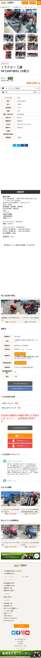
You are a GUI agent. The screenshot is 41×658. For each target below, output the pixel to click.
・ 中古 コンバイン (8, 580)
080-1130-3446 (20, 363)
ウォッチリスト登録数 (12, 88)
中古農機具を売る (9, 585)
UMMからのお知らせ (10, 618)
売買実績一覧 (8, 606)
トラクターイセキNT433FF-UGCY (10, 511)
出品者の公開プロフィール (20, 388)
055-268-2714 (20, 354)
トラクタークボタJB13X (30, 318)
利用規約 (20, 643)
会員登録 (32, 2)
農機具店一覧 (8, 588)
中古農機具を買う (9, 573)
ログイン (25, 2)
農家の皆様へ (8, 597)
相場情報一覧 (8, 603)
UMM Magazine (9, 620)
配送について (8, 613)
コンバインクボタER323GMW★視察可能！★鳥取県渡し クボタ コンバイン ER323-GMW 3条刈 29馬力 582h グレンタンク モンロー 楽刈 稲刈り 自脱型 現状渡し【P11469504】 (30, 511)
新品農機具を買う (9, 583)
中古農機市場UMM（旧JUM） (13, 571)
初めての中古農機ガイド (11, 608)
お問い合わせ (8, 615)
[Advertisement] (20, 167)
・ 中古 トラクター (8, 576)
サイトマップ (20, 648)
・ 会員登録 (6, 593)
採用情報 (20, 650)
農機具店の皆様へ (9, 590)
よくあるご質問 (8, 611)
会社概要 (20, 641)
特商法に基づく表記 (20, 646)
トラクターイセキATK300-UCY (30, 544)
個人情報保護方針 (20, 639)
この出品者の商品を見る (20, 383)
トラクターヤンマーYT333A (11, 544)
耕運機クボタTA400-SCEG (11, 319)
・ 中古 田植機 (24, 576)
